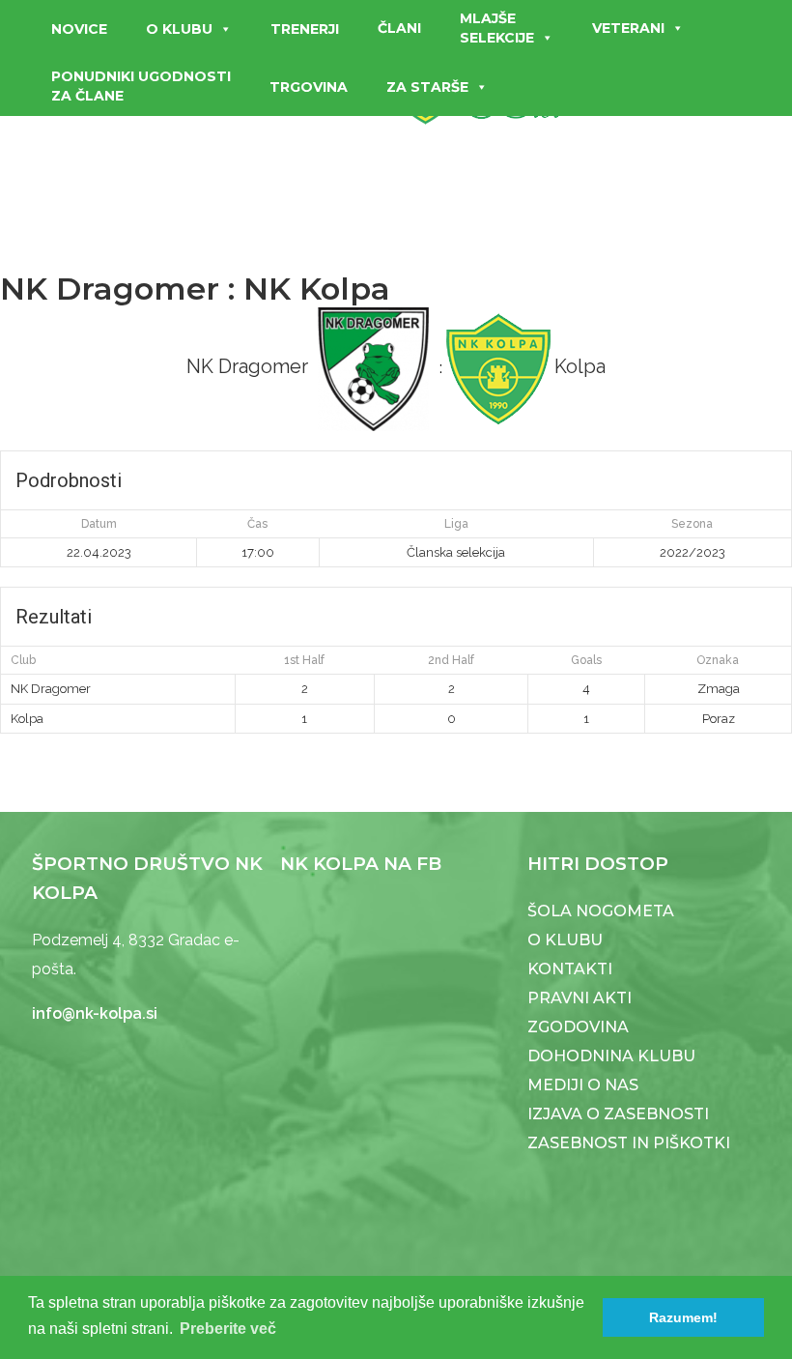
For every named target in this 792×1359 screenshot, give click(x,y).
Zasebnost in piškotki (628, 1143)
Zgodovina (578, 1027)
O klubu (179, 29)
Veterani (628, 28)
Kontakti (569, 969)
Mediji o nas (582, 1085)
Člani (399, 28)
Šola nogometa (600, 911)
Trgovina (308, 87)
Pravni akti (579, 998)
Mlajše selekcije (497, 28)
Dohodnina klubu (611, 1056)
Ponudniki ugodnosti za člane (141, 86)
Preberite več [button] (228, 1328)
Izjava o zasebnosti (618, 1114)
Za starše (427, 87)
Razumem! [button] (683, 1317)
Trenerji (304, 29)
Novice (79, 29)
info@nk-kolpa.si (94, 1013)
